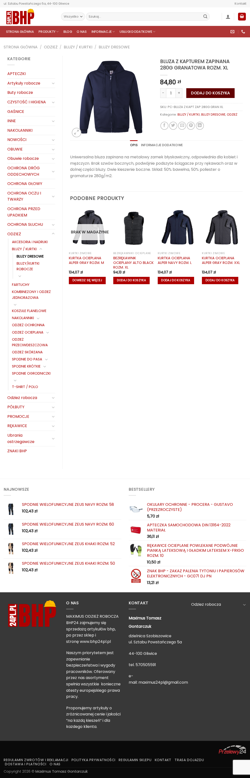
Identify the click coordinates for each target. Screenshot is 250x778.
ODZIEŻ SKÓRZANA (27, 352)
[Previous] (70, 248)
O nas (82, 32)
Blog (67, 32)
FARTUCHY (21, 284)
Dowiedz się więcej (87, 280)
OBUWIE (15, 149)
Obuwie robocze (23, 158)
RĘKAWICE (17, 426)
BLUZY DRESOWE (114, 47)
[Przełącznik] (53, 83)
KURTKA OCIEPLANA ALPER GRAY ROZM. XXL (221, 260)
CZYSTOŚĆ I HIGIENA (26, 102)
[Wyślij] (205, 16)
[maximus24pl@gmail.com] (233, 31)
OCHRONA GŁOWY (24, 183)
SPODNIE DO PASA (27, 359)
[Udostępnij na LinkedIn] (200, 126)
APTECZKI (16, 73)
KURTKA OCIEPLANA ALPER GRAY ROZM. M (86, 260)
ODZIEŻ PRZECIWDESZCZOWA (30, 342)
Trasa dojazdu (189, 759)
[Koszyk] (242, 17)
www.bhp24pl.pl (95, 641)
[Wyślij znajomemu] (182, 126)
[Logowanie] (228, 16)
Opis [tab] (134, 145)
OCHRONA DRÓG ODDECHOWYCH (23, 171)
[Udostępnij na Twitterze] (173, 126)
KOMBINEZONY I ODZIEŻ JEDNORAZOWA (31, 294)
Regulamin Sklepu (135, 759)
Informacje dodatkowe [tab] (162, 145)
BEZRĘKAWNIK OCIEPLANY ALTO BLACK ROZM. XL (133, 263)
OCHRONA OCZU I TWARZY (24, 196)
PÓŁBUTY (15, 407)
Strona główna (20, 32)
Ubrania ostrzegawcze (20, 438)
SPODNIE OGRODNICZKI (31, 373)
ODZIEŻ (51, 47)
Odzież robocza (22, 397)
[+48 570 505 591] (243, 31)
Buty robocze (20, 92)
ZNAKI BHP (17, 451)
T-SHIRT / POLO (25, 386)
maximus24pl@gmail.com (163, 682)
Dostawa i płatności (25, 764)
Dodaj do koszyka (210, 93)
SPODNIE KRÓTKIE (26, 366)
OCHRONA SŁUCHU (25, 224)
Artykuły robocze (23, 83)
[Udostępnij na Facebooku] (164, 126)
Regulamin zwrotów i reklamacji (36, 759)
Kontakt (240, 3)
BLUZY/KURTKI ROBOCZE (28, 266)
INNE (11, 121)
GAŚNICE (15, 111)
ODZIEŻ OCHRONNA (28, 325)
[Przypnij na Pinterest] (191, 126)
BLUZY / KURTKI (78, 47)
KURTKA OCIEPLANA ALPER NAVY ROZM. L (175, 260)
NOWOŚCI (16, 139)
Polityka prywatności (93, 759)
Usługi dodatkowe (136, 32)
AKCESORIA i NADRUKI (30, 241)
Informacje (102, 32)
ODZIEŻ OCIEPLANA (27, 332)
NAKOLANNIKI (19, 130)
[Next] (242, 248)
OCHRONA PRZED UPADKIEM (23, 212)
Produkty (47, 32)
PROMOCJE (18, 416)
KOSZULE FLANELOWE (29, 310)
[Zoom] (76, 132)
